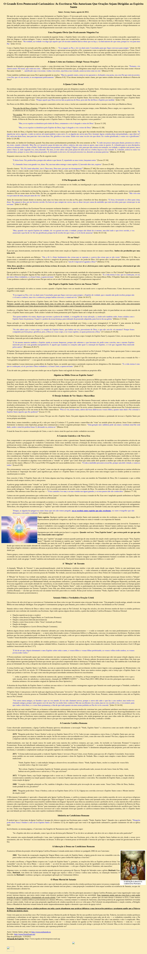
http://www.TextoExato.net (24, 934)
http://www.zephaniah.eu (41, 932)
